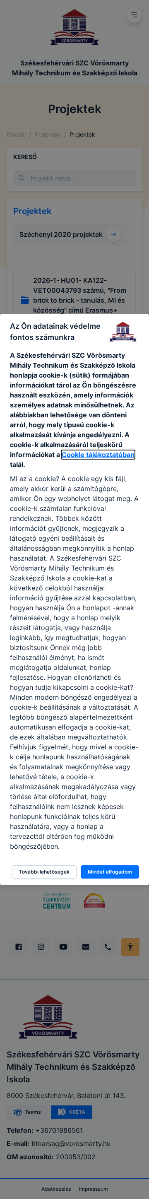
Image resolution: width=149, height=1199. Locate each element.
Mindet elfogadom (110, 872)
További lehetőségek (44, 872)
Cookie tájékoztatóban (98, 454)
